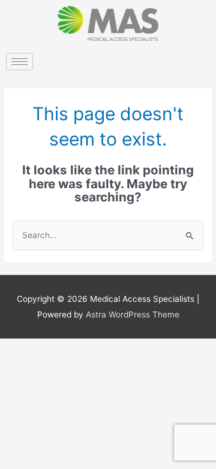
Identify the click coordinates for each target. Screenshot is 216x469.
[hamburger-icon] (19, 61)
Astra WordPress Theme (132, 314)
